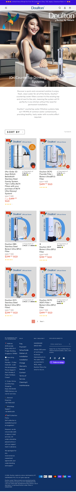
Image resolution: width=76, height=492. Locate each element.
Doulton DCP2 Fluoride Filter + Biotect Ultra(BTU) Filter (47, 175)
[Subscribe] (70, 344)
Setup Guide (23, 350)
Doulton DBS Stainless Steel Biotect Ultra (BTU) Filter (13, 247)
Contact (22, 372)
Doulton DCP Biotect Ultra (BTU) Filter (47, 249)
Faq (20, 344)
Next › (42, 321)
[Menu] (6, 8)
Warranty (23, 366)
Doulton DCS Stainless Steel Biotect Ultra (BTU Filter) (13, 304)
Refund (22, 369)
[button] (59, 8)
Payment (22, 347)
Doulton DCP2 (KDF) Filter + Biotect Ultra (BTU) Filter (47, 304)
